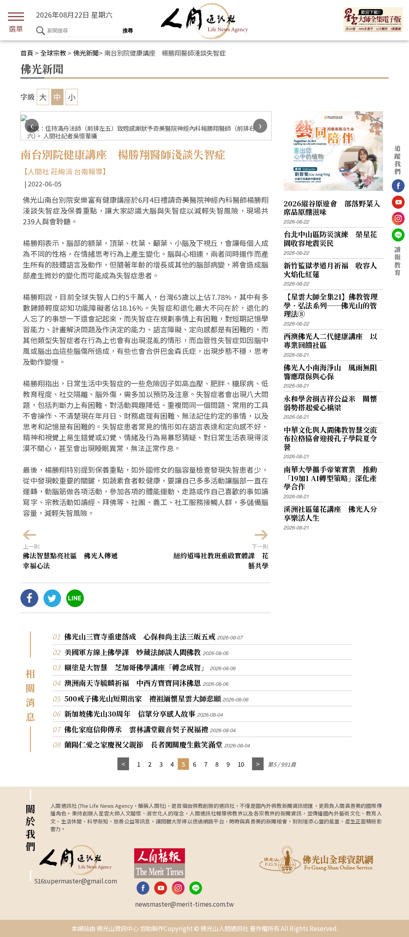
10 (241, 763)
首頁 (26, 53)
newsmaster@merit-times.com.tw (184, 903)
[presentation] (32, 126)
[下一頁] (258, 764)
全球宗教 (53, 53)
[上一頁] (123, 764)
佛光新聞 (86, 53)
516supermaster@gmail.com (75, 880)
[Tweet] (52, 604)
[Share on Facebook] (29, 604)
